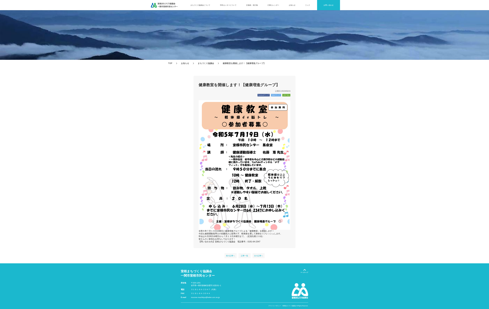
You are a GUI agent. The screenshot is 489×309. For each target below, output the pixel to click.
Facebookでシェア (263, 95)
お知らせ (292, 5)
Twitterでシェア (276, 95)
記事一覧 (244, 256)
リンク (307, 5)
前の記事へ (230, 256)
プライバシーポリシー (274, 305)
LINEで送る (286, 95)
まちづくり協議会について (200, 5)
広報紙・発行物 (252, 5)
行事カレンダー (273, 5)
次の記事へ (258, 256)
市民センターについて (228, 5)
